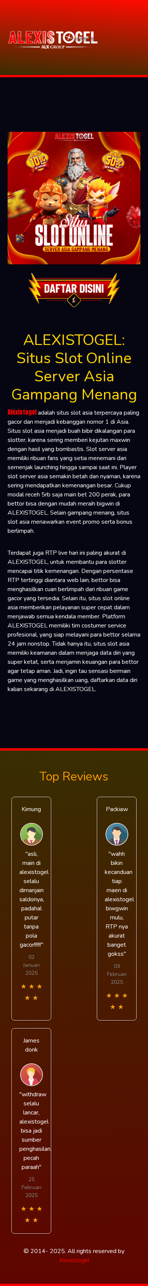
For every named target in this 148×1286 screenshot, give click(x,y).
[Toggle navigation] (140, 38)
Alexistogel (22, 412)
